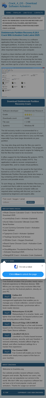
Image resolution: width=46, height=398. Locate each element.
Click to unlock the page (23, 274)
